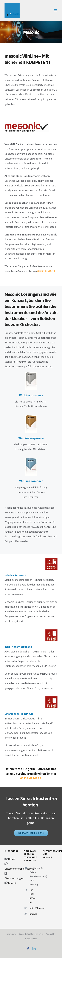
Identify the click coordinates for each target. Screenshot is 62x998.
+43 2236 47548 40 (32, 896)
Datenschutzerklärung (28, 934)
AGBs (41, 934)
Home (11, 859)
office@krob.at (33, 907)
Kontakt (12, 883)
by (54, 934)
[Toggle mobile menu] (55, 10)
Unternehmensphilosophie (19, 868)
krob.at (33, 913)
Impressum (11, 934)
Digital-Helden (31, 938)
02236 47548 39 (46, 271)
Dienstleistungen (14, 878)
